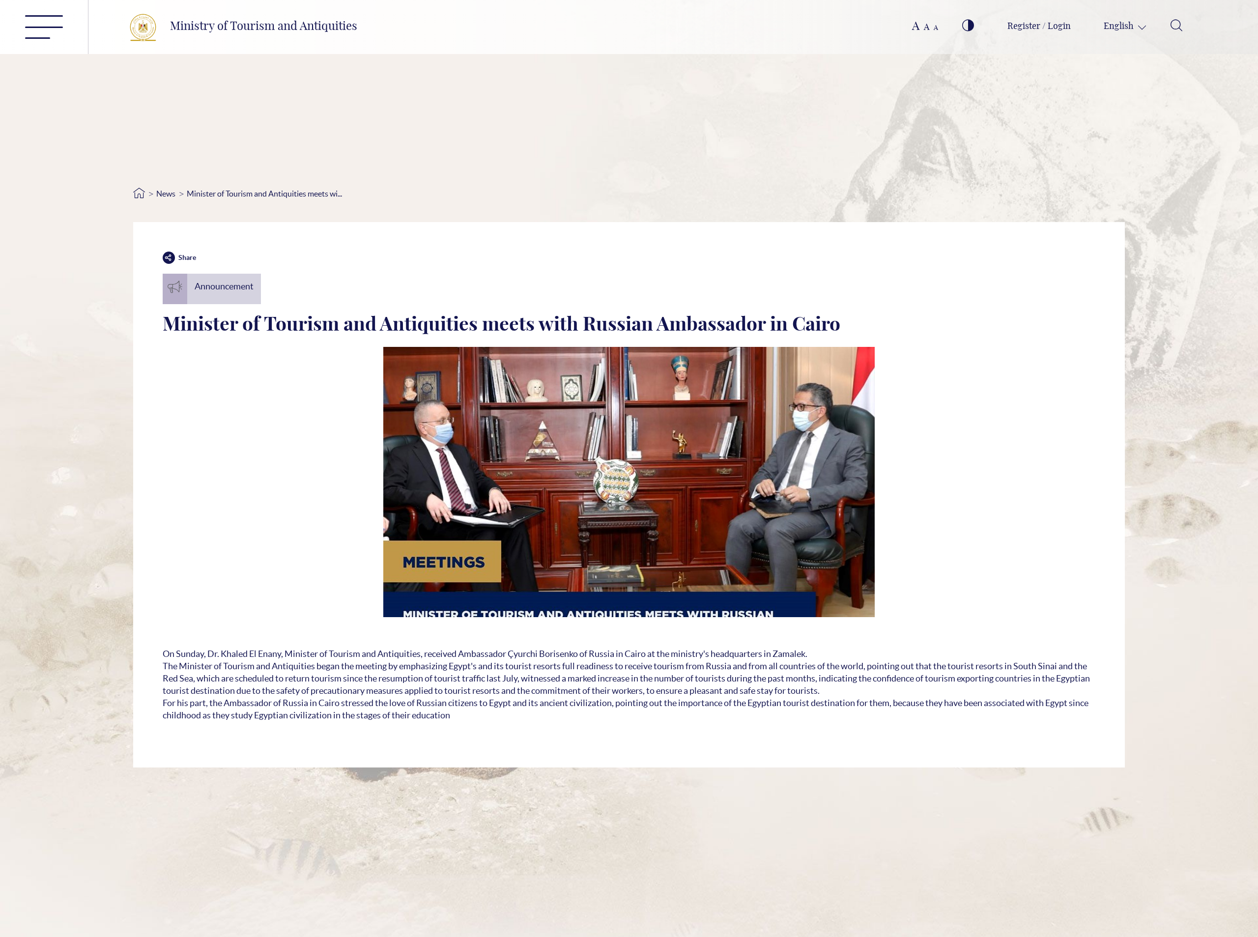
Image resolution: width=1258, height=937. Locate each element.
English (1120, 26)
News (165, 193)
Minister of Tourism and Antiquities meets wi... (264, 193)
